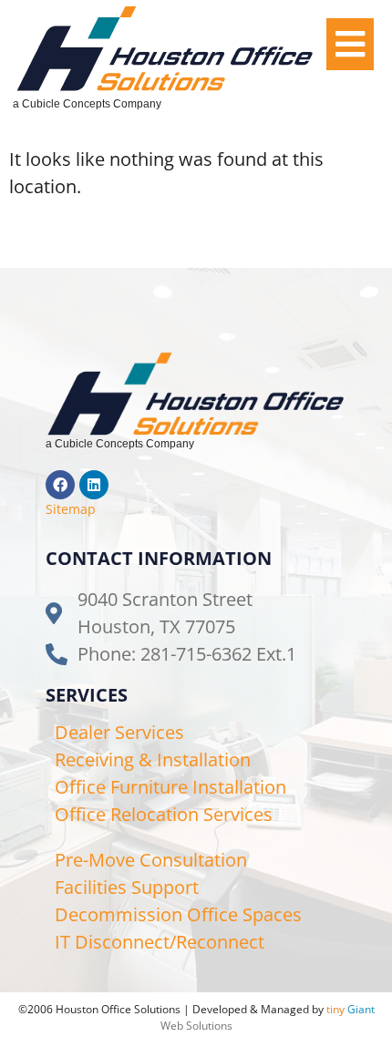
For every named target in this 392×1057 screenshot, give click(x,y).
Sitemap (71, 509)
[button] (350, 44)
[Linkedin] (93, 484)
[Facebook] (60, 484)
